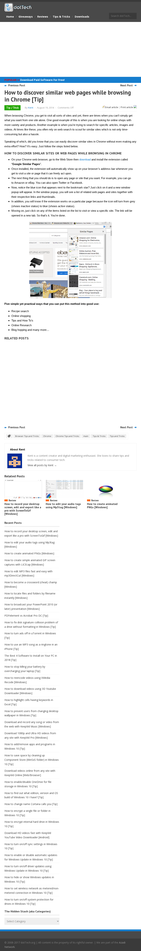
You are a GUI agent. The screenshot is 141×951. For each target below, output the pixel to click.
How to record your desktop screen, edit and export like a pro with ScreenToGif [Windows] (22, 509)
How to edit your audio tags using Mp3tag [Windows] (63, 505)
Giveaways (26, 16)
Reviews (42, 16)
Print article (127, 107)
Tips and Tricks (117, 436)
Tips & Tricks (61, 16)
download (85, 159)
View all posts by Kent (42, 465)
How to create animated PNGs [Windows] (102, 505)
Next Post (126, 85)
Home (10, 16)
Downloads (82, 16)
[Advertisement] (70, 49)
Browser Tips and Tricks (27, 436)
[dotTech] (18, 10)
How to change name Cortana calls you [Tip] (30, 804)
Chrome (47, 436)
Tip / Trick (12, 107)
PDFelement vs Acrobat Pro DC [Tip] (26, 615)
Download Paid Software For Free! (42, 80)
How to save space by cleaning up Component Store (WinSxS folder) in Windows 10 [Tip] (31, 760)
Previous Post (16, 85)
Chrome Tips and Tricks (67, 436)
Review (12, 500)
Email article (111, 107)
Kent (30, 107)
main (85, 436)
